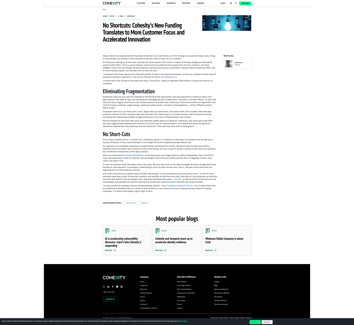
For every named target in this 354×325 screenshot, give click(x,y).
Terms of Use (214, 318)
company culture (131, 203)
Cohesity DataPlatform (134, 155)
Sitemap (248, 318)
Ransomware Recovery (222, 293)
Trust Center (181, 300)
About (142, 282)
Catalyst (180, 308)
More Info (267, 322)
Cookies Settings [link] (239, 318)
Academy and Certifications (186, 293)
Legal (231, 318)
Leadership (143, 285)
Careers (142, 297)
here (175, 77)
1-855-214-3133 (108, 292)
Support (217, 282)
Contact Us (110, 299)
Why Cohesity (181, 282)
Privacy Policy (183, 321)
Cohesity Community (221, 304)
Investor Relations (146, 293)
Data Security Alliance (184, 289)
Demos (179, 304)
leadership (144, 203)
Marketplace (181, 297)
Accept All (255, 322)
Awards (142, 300)
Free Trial (245, 3)
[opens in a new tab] (104, 287)
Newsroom (143, 289)
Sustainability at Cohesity (148, 308)
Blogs (216, 285)
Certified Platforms (220, 300)
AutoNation (172, 185)
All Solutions (218, 297)
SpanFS (177, 179)
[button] (127, 240)
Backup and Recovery (221, 289)
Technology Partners (184, 285)
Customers (143, 304)
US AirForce (188, 185)
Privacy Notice (224, 318)
